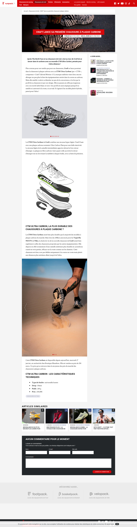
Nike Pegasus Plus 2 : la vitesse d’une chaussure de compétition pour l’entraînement (105, 71)
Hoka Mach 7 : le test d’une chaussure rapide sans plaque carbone (105, 62)
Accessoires (65, 2)
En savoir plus (109, 524)
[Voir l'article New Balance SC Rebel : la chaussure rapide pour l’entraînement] (80, 416)
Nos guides (77, 5)
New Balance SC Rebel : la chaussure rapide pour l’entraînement (79, 428)
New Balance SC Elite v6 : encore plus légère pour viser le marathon (31, 428)
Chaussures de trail (40, 2)
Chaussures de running (26, 2)
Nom (27, 449)
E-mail (51, 449)
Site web (74, 449)
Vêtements (57, 2)
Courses (84, 5)
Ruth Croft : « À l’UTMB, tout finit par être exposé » (103, 428)
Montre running (91, 2)
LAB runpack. (101, 2)
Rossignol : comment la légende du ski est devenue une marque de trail (104, 80)
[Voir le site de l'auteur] (97, 94)
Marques (26, 5)
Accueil (26, 11)
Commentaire (30, 457)
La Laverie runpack (79, 2)
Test (20, 5)
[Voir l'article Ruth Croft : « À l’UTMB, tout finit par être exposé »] (104, 416)
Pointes (50, 2)
